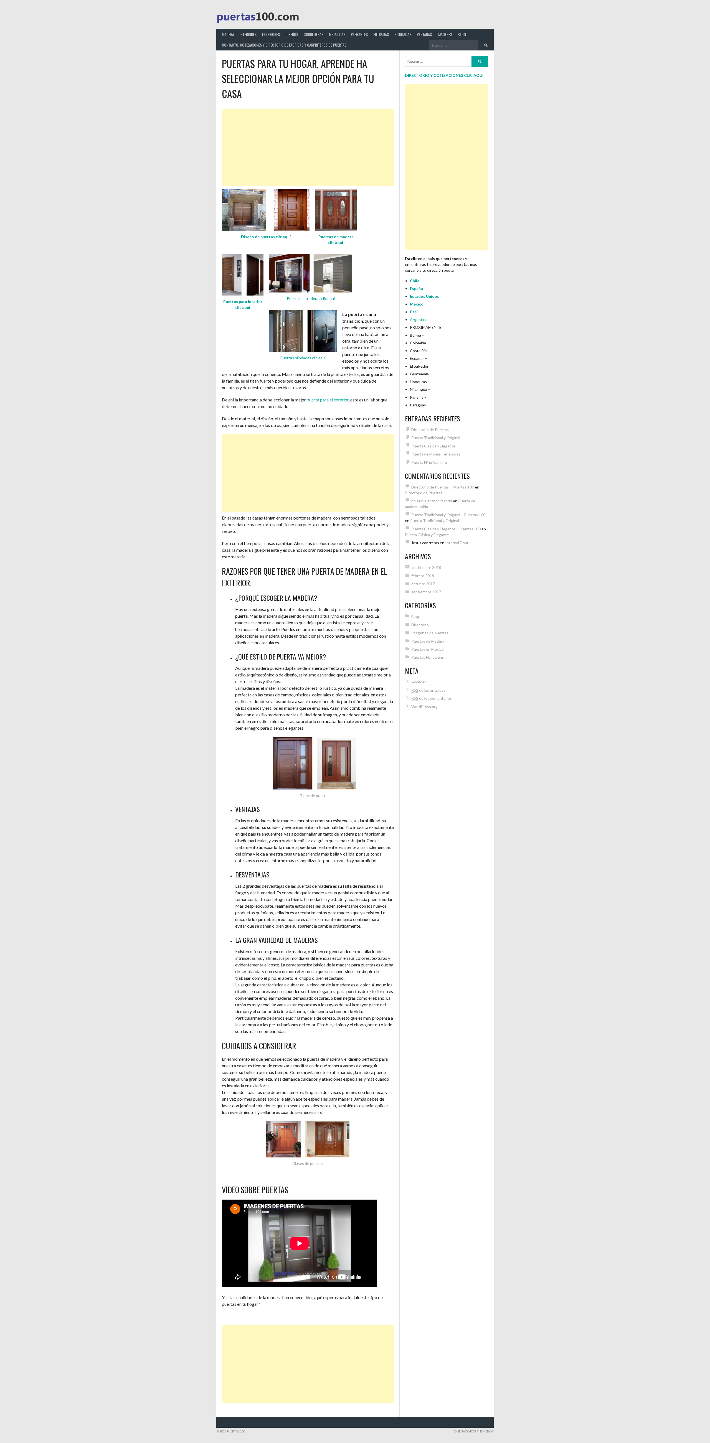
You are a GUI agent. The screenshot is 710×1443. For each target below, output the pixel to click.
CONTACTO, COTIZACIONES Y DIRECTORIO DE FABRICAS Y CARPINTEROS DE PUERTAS (284, 45)
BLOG (462, 34)
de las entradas (428, 690)
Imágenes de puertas (429, 632)
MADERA (228, 34)
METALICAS (337, 34)
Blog (415, 616)
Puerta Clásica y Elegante (433, 446)
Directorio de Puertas (430, 429)
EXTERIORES (271, 34)
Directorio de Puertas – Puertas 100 (442, 487)
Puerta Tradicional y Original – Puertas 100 (448, 514)
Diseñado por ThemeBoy (474, 1431)
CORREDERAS (313, 34)
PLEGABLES (359, 34)
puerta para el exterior (328, 399)
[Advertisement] (308, 147)
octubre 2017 (423, 583)
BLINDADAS (402, 34)
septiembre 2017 (426, 591)
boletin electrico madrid (431, 500)
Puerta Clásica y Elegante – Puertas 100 (446, 528)
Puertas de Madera (427, 641)
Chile (414, 280)
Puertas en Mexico (427, 649)
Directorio (420, 624)
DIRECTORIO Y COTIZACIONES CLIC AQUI (444, 75)
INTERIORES (248, 34)
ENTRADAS (381, 34)
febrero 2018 (422, 575)
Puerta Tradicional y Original (435, 437)
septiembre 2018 (426, 567)
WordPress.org (424, 706)
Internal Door (456, 542)
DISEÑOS (291, 34)
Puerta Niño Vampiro (429, 462)
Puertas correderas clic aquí (311, 298)
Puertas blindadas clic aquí (303, 357)
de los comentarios (431, 698)
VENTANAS (424, 34)
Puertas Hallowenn (427, 657)
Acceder (418, 681)
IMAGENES (444, 34)
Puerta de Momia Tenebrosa (435, 454)
